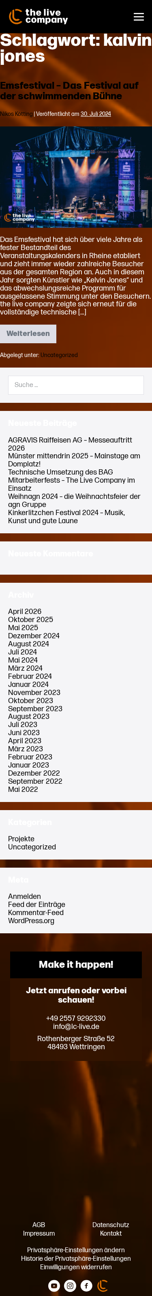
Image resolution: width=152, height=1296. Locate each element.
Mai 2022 (23, 789)
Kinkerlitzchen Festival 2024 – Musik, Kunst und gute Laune (66, 517)
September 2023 (35, 709)
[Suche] (132, 385)
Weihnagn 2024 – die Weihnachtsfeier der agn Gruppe (74, 500)
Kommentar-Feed (36, 913)
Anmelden (24, 896)
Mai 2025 (23, 628)
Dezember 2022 (34, 773)
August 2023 (28, 716)
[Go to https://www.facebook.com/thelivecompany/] (86, 1286)
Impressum (39, 1234)
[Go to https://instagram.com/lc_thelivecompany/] (70, 1286)
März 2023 (25, 749)
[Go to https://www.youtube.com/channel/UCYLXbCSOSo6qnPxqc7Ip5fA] (54, 1286)
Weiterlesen (31, 336)
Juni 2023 (24, 733)
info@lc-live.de (76, 1027)
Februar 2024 (30, 676)
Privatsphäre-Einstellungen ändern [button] (76, 1250)
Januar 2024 (28, 684)
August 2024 (28, 644)
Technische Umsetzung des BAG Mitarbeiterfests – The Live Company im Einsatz (71, 480)
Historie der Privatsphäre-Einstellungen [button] (76, 1259)
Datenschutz (110, 1225)
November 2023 (34, 693)
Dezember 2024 (34, 636)
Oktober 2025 (30, 620)
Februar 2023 (30, 757)
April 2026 (24, 611)
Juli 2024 (22, 652)
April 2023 (24, 741)
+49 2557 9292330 (76, 1019)
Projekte (21, 839)
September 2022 (35, 781)
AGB (38, 1225)
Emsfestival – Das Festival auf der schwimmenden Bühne (69, 91)
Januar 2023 (28, 765)
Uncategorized (59, 355)
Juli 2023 (22, 725)
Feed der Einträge (36, 904)
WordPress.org (31, 921)
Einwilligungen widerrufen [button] (76, 1267)
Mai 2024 (23, 660)
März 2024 (25, 668)
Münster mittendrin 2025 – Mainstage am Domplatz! (74, 460)
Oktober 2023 (30, 701)
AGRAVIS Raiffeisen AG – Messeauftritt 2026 (70, 444)
